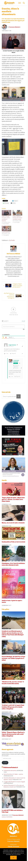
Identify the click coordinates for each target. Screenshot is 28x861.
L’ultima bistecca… (6, 232)
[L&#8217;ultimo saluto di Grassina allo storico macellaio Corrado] (17, 212)
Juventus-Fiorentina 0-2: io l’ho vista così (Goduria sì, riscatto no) (14, 786)
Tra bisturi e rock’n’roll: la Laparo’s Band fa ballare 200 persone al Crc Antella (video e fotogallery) (13, 707)
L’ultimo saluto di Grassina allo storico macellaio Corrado (17, 217)
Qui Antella (12, 240)
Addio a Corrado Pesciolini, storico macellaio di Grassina (6, 218)
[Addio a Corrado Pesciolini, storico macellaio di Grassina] (6, 212)
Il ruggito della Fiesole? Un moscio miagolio (14, 781)
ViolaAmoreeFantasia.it (10, 767)
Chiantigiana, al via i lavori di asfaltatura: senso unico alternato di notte (13, 564)
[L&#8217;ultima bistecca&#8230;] (6, 228)
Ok (13, 857)
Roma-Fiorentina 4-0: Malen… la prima (13, 774)
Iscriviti (5, 762)
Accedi (23, 321)
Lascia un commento (7, 817)
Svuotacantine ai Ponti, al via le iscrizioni (13, 542)
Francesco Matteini (16, 361)
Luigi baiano (15, 366)
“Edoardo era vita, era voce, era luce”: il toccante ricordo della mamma (13, 682)
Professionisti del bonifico (10, 770)
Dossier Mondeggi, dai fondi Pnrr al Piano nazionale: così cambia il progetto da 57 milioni (13, 658)
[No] (25, 854)
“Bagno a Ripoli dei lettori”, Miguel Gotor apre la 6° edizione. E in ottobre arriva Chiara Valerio (13, 499)
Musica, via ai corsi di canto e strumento (13, 523)
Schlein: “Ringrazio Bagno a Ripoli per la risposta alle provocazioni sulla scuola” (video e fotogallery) (13, 734)
